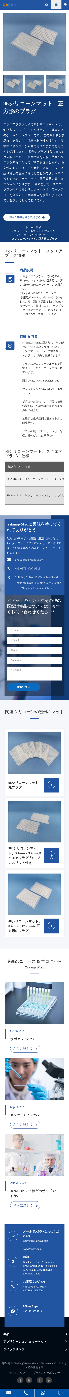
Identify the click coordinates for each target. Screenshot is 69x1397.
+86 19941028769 (33, 1290)
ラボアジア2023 (22, 1039)
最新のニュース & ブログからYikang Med (34, 964)
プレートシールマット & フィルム (34, 231)
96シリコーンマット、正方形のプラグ (34, 238)
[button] (64, 83)
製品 (38, 227)
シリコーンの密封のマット (34, 235)
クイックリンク (13, 1349)
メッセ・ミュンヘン (25, 1115)
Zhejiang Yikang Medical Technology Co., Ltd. (38, 1363)
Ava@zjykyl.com (32, 1249)
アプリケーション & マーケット (25, 1341)
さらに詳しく (23, 1048)
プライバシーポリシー (46, 1372)
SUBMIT (22, 687)
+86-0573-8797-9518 (34, 1286)
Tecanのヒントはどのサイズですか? (32, 1193)
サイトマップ (17, 1372)
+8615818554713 (32, 1311)
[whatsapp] (43, 1393)
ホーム (29, 227)
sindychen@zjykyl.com (35, 1240)
